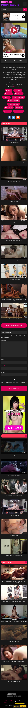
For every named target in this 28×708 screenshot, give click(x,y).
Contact (13, 702)
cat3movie (7, 97)
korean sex (19, 107)
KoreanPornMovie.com (13, 707)
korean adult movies (14, 104)
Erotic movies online (14, 100)
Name (3, 359)
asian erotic (9, 93)
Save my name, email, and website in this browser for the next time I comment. (14, 383)
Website (3, 372)
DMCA (6, 702)
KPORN (16, 82)
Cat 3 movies (19, 93)
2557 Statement (9, 700)
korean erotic (9, 107)
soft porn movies (19, 111)
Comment (3, 340)
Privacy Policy (19, 700)
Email (3, 365)
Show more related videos (14, 325)
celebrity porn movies (19, 97)
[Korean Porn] (11, 4)
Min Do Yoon (16, 86)
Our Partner (20, 702)
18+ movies (18, 90)
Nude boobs (8, 111)
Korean (9, 90)
